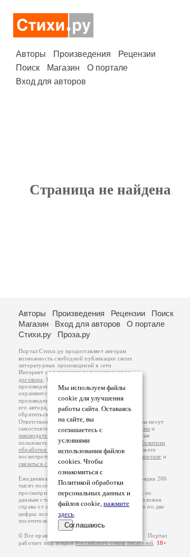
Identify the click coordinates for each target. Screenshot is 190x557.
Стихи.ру (34, 334)
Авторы (31, 54)
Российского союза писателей (114, 543)
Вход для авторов (51, 81)
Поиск (28, 67)
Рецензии (137, 54)
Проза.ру (74, 334)
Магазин (63, 67)
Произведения (82, 54)
